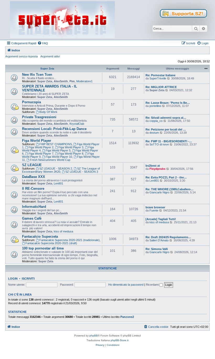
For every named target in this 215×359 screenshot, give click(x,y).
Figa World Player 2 (41, 147)
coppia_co (156, 120)
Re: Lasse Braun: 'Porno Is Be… (168, 102)
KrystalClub (76, 123)
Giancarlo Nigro (159, 192)
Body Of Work (48, 111)
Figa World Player (36, 141)
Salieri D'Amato (159, 240)
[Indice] (62, 20)
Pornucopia (31, 102)
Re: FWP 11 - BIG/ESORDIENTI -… (169, 141)
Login (13, 278)
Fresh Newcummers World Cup (50, 159)
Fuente (153, 210)
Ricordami (152, 284)
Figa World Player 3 (70, 147)
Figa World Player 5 (58, 150)
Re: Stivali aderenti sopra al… (166, 117)
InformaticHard (34, 207)
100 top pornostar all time (43, 248)
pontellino (155, 105)
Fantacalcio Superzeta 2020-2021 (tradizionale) (69, 240)
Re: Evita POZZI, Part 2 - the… (166, 177)
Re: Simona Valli (157, 249)
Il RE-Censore (33, 189)
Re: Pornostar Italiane (160, 75)
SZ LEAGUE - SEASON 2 (55, 168)
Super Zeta (47, 68)
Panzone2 (127, 316)
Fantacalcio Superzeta (40, 236)
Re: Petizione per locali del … (166, 129)
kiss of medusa (63, 231)
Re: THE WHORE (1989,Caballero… (170, 189)
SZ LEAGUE (32, 165)
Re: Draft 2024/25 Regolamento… (168, 237)
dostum (154, 132)
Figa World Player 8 (70, 153)
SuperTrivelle (157, 78)
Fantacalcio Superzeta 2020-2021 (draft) (51, 243)
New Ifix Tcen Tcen (37, 75)
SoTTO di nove (159, 144)
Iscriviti (28, 278)
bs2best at (153, 165)
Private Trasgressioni (39, 117)
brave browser (155, 207)
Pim (72, 81)
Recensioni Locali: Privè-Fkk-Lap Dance (54, 129)
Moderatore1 (84, 81)
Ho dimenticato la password (125, 284)
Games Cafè (31, 218)
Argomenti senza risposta (21, 56)
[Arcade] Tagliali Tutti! (161, 219)
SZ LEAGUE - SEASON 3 (81, 171)
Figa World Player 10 (59, 156)
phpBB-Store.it (119, 340)
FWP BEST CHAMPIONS (55, 144)
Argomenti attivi (50, 56)
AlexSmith (61, 81)
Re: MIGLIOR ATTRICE (161, 87)
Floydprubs (157, 168)
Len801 (58, 183)
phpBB (93, 335)
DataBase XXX (33, 177)
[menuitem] (42, 43)
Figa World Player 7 (41, 153)
